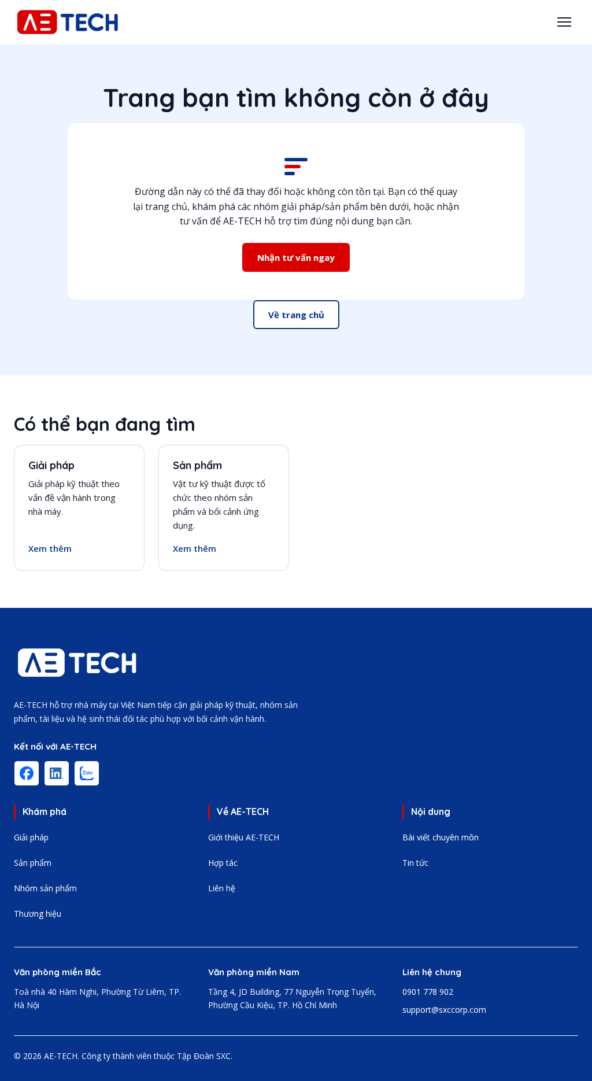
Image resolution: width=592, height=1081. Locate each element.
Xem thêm (50, 548)
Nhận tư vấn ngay (296, 257)
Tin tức (415, 862)
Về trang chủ (296, 314)
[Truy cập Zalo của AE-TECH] (86, 773)
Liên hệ (221, 888)
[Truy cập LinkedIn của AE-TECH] (56, 773)
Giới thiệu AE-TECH (243, 837)
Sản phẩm (197, 465)
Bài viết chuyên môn (440, 837)
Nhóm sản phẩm (45, 888)
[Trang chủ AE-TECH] (77, 662)
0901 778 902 (427, 991)
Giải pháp (51, 465)
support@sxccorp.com (444, 1009)
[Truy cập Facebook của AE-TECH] (26, 773)
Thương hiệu (37, 913)
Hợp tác (223, 862)
